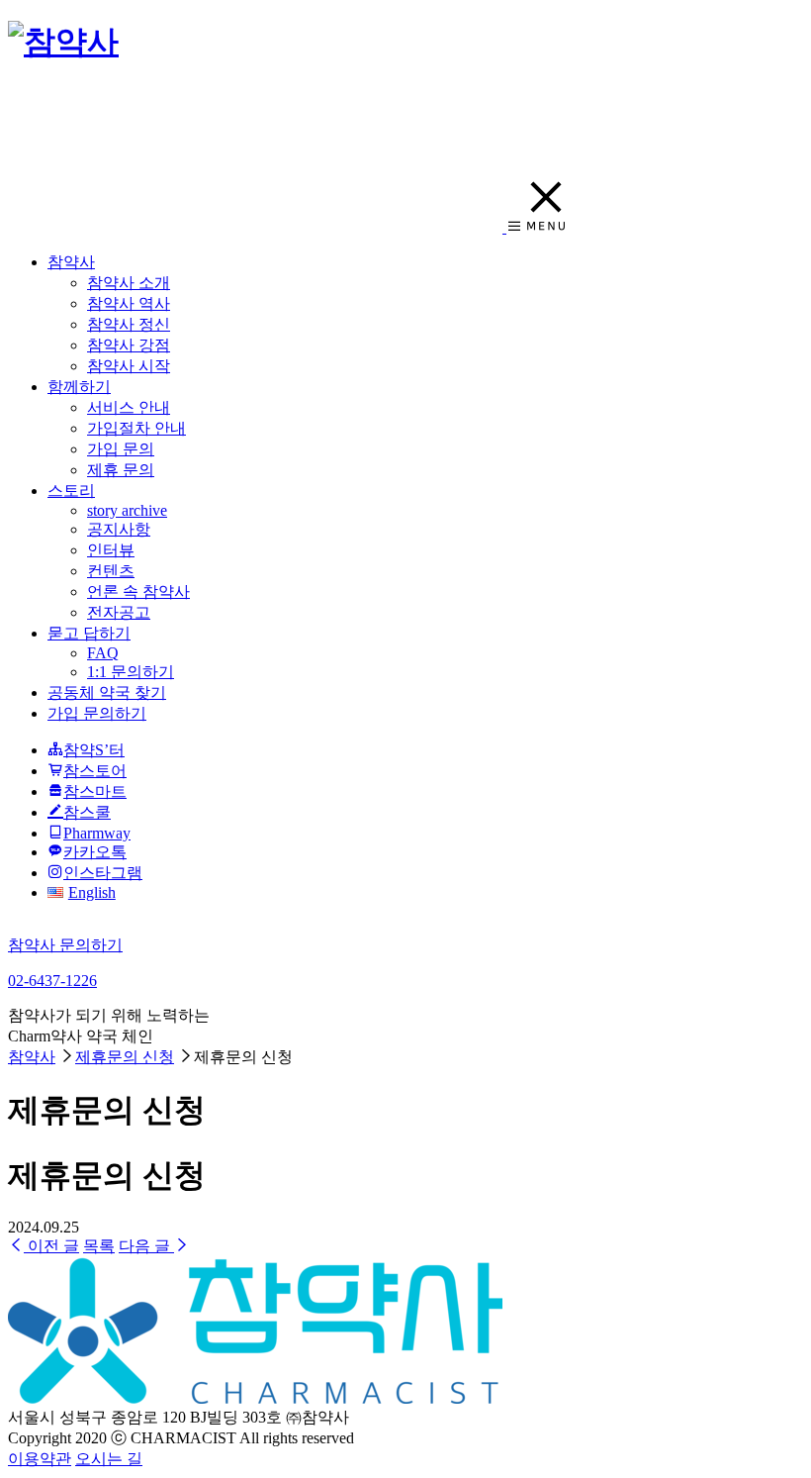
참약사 (71, 261)
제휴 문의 (120, 469)
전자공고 (118, 612)
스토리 (71, 490)
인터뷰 (111, 550)
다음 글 (146, 1245)
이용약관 (39, 1458)
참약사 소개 (128, 282)
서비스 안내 (128, 407)
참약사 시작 (128, 365)
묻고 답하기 (89, 633)
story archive (127, 510)
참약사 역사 (128, 303)
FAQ (103, 652)
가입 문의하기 (96, 713)
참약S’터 (94, 749)
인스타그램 (102, 872)
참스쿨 (87, 812)
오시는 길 (108, 1458)
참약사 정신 (128, 324)
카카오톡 (95, 851)
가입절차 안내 (136, 428)
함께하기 (79, 386)
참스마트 (95, 791)
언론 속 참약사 (138, 591)
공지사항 (118, 529)
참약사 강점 (128, 345)
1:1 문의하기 (130, 671)
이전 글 (51, 1245)
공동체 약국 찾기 (106, 692)
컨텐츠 (111, 570)
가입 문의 (120, 449)
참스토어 (95, 770)
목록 (99, 1245)
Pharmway (97, 833)
